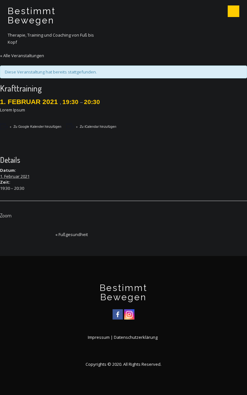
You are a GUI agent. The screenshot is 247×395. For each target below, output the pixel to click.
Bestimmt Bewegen (32, 16)
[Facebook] (118, 314)
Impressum (99, 337)
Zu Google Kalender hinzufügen (37, 126)
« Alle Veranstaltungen (22, 55)
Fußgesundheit (71, 234)
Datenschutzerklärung (136, 337)
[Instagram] (129, 314)
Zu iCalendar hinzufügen (98, 126)
